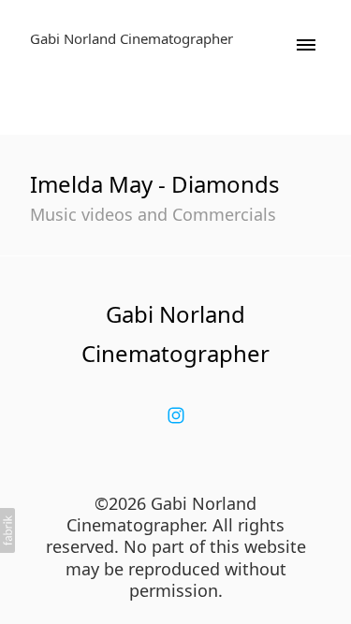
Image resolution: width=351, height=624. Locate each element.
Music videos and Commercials (153, 214)
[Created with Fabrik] (7, 530)
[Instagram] (176, 415)
